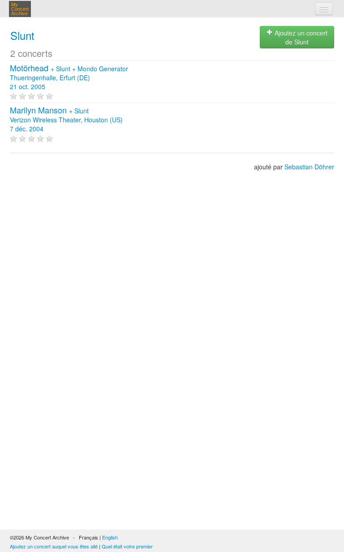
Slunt (22, 35)
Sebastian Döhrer (309, 166)
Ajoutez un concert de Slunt (300, 37)
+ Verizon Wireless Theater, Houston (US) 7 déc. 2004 (66, 119)
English (110, 537)
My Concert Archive (20, 9)
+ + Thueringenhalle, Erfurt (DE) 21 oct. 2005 (69, 77)
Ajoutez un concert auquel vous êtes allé (54, 546)
